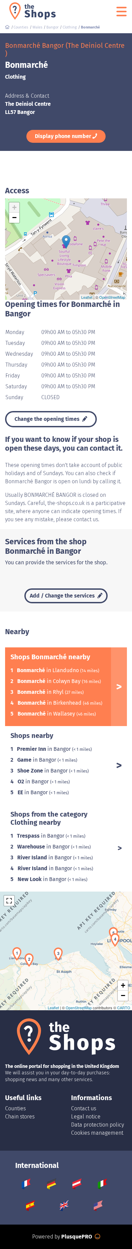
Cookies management (97, 1133)
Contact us (83, 1108)
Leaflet (86, 297)
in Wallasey (47, 713)
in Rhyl (41, 692)
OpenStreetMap (112, 297)
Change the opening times (48, 419)
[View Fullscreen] (9, 901)
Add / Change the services (63, 595)
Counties (15, 1108)
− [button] (14, 217)
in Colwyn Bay (49, 681)
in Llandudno (48, 670)
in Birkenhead (50, 703)
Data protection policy (97, 1124)
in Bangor (44, 749)
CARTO (123, 1007)
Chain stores (20, 1116)
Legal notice (86, 1116)
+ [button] (14, 207)
